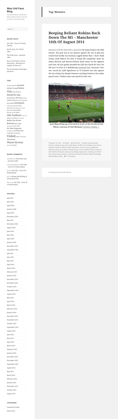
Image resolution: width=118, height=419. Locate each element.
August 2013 (11, 331)
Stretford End (18, 131)
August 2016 (11, 228)
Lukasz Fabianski (84, 150)
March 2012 (11, 375)
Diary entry (11, 411)
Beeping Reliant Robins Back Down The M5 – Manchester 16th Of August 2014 (74, 37)
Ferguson (14, 100)
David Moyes (11, 98)
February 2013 (12, 349)
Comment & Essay (13, 407)
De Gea (19, 98)
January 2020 (11, 209)
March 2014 (11, 305)
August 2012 (11, 368)
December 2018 (12, 217)
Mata (19, 110)
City (9, 91)
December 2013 (12, 316)
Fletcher (64, 147)
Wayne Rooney (15, 142)
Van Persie (11, 139)
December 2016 (12, 224)
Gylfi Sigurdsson (73, 147)
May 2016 (10, 235)
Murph (66, 143)
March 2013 (11, 346)
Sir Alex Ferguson (14, 128)
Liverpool (19, 102)
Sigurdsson (83, 152)
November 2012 (12, 360)
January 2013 (11, 353)
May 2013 (10, 338)
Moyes (18, 112)
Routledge (74, 152)
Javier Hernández (22, 100)
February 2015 (12, 272)
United (11, 136)
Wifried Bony (53, 156)
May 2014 (10, 298)
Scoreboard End (11, 126)
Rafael (15, 118)
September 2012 (12, 364)
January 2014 (11, 312)
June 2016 (10, 231)
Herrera (83, 147)
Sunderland (10, 133)
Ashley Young (12, 88)
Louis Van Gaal (11, 106)
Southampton (10, 131)
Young (14, 145)
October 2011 (11, 390)
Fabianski (58, 147)
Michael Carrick (11, 112)
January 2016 (11, 242)
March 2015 (11, 268)
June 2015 (10, 257)
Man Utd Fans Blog (15, 10)
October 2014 (11, 287)
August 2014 (11, 294)
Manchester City (11, 108)
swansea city (72, 154)
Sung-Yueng (56, 154)
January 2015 (11, 276)
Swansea (64, 154)
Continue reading (91, 127)
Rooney (10, 123)
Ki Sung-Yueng (73, 150)
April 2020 (10, 205)
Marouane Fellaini (12, 110)
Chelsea (20, 88)
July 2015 (10, 253)
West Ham (9, 145)
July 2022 (10, 198)
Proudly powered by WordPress (60, 172)
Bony (74, 145)
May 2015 (10, 261)
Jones (57, 150)
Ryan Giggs (17, 123)
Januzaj (88, 147)
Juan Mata (10, 103)
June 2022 (10, 202)
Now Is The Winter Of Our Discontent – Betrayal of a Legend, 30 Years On (16, 63)
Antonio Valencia (12, 85)
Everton (24, 98)
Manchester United (20, 108)
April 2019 (10, 213)
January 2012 (11, 383)
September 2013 (12, 327)
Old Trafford (14, 115)
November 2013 (12, 320)
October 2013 (11, 324)
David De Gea (13, 94)
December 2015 (12, 246)
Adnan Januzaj (88, 143)
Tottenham (17, 133)
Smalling (91, 152)
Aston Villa (68, 145)
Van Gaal (23, 136)
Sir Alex (17, 126)
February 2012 (12, 379)
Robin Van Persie (14, 120)
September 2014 (12, 290)
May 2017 (10, 220)
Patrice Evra (24, 115)
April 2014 (10, 301)
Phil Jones (10, 118)
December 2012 (12, 357)
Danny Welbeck (16, 92)
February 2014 (12, 309)
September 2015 (12, 250)
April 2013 (10, 342)
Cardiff (79, 145)
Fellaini (9, 100)
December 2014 (12, 279)
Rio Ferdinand (20, 118)
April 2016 (10, 239)
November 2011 (12, 386)
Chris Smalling (87, 145)
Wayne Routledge (95, 154)
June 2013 (10, 335)
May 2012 (10, 371)
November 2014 (12, 283)
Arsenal (20, 85)
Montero (98, 150)
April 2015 (10, 265)
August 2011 (11, 394)
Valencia (18, 136)
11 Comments (70, 156)
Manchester (19, 106)
